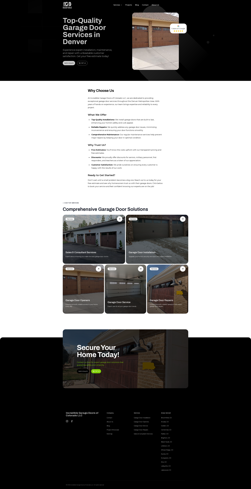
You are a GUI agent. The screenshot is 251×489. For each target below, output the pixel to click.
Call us (184, 5)
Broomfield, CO (166, 418)
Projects (128, 5)
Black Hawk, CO (166, 442)
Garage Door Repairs (141, 430)
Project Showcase (113, 430)
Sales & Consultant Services (143, 434)
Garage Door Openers (141, 422)
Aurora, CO (164, 454)
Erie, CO (164, 462)
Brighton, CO (165, 438)
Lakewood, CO (166, 470)
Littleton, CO (165, 446)
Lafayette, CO (166, 466)
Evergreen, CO (166, 458)
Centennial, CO (166, 430)
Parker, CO (164, 434)
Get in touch (168, 5)
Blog (137, 5)
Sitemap (109, 434)
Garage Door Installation (142, 418)
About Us (155, 5)
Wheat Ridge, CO (167, 450)
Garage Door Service (141, 426)
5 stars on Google (178, 29)
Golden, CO (165, 426)
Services (116, 5)
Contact (145, 5)
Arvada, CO (165, 422)
